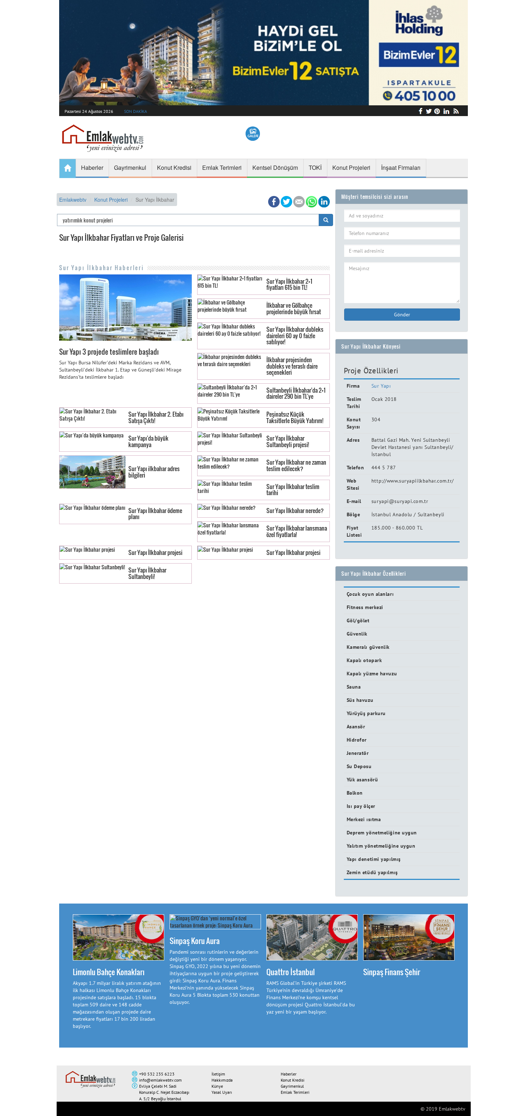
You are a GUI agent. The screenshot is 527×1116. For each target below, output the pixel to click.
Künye (217, 1086)
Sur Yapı (381, 386)
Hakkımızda (222, 1080)
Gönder (402, 314)
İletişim (218, 1074)
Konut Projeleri (111, 199)
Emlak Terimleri (295, 1092)
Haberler (288, 1074)
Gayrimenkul (292, 1086)
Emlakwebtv (72, 199)
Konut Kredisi (292, 1080)
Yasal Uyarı (222, 1092)
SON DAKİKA (135, 111)
